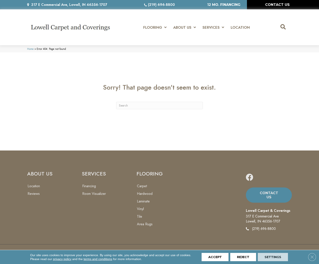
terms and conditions (98, 259)
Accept (215, 257)
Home (30, 49)
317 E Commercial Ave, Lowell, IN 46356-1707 (69, 4)
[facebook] (249, 177)
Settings (273, 257)
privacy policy (62, 259)
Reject (243, 257)
